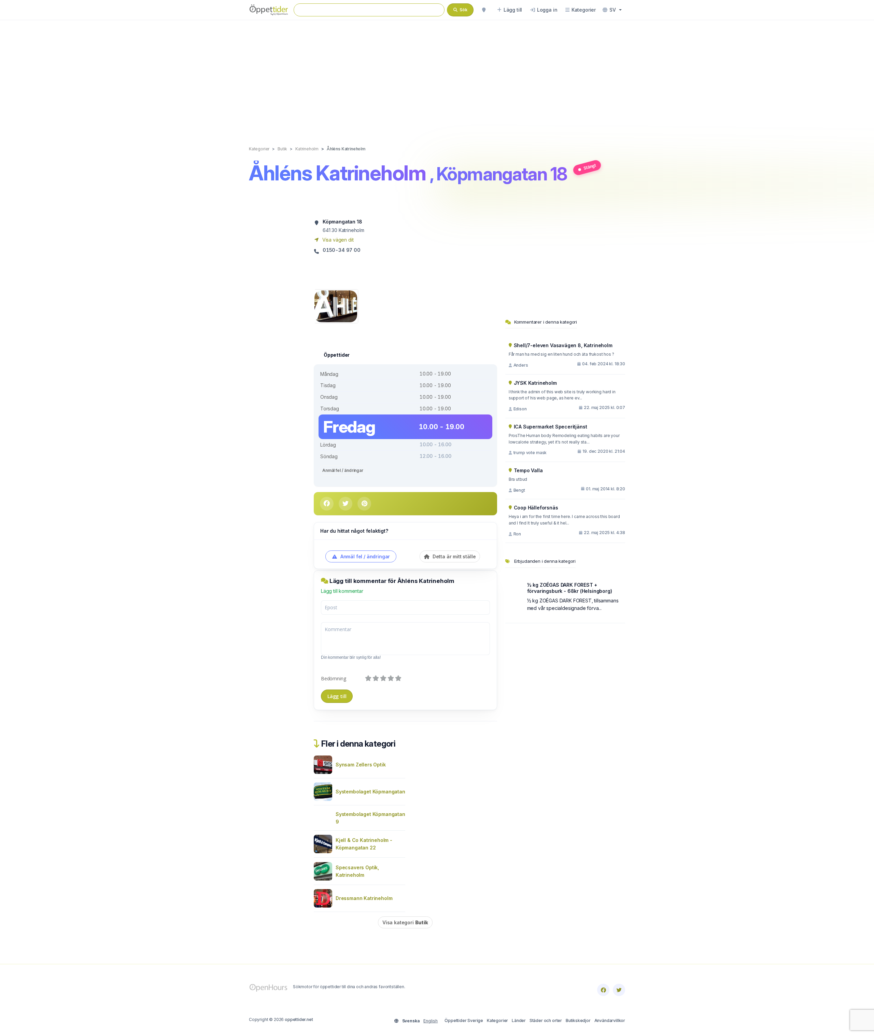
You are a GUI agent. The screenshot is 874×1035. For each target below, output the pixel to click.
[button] (612, 9)
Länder (519, 1020)
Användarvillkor (609, 1020)
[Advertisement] (437, 76)
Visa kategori (405, 922)
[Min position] (483, 9)
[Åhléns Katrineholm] (335, 306)
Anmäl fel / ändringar (342, 470)
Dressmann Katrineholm (364, 898)
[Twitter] (619, 990)
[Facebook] (603, 990)
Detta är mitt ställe (453, 556)
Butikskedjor (578, 1020)
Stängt (589, 166)
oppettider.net (299, 1019)
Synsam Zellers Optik (361, 764)
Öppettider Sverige (464, 1020)
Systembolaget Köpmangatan (370, 791)
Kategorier (497, 1020)
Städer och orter (546, 1020)
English (430, 1020)
